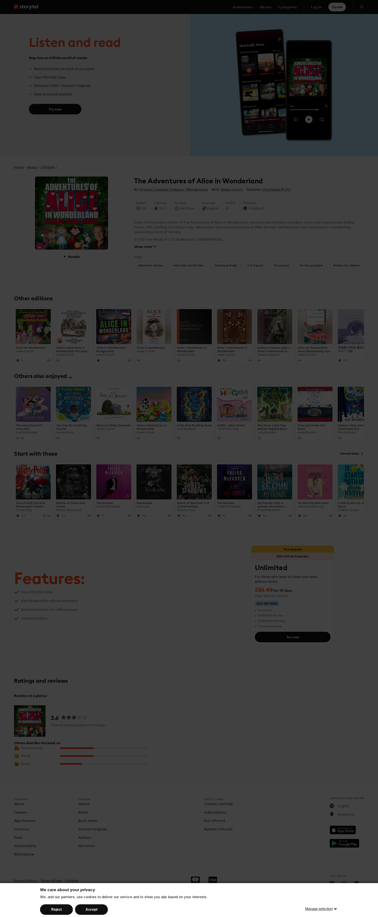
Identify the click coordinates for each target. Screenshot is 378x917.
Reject (56, 909)
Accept (91, 909)
